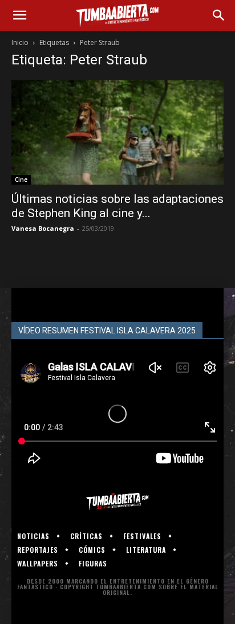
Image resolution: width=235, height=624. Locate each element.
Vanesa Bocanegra (42, 228)
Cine (21, 179)
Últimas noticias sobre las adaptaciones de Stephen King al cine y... (117, 206)
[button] (19, 15)
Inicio (20, 42)
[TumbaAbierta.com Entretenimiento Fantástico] (117, 501)
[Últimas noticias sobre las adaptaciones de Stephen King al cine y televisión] (117, 132)
